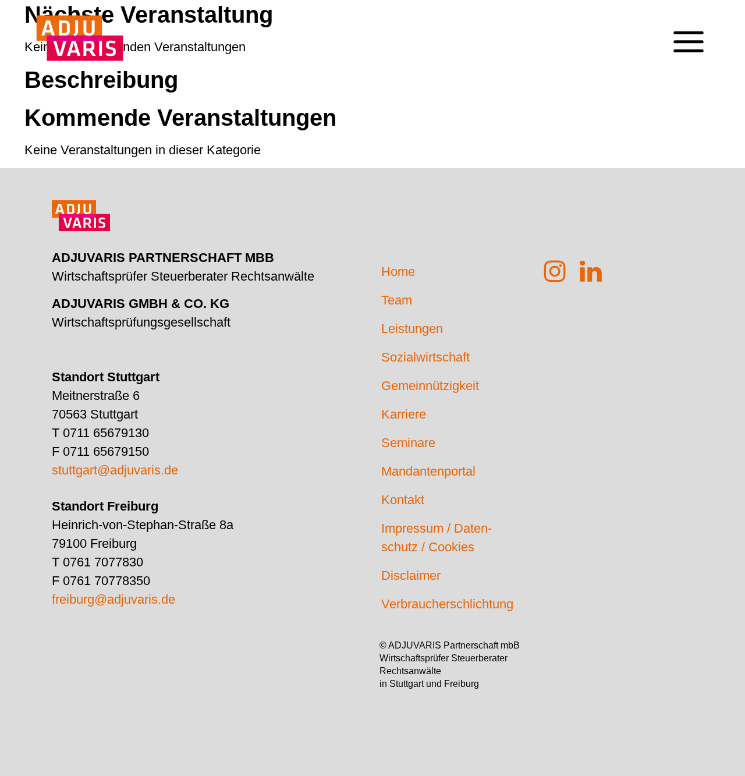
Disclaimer (411, 575)
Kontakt (402, 499)
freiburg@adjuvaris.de (113, 599)
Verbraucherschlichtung (447, 604)
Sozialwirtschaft (425, 357)
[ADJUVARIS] (79, 32)
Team (396, 300)
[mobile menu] (688, 32)
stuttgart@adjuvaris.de (115, 470)
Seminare (408, 442)
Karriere (403, 414)
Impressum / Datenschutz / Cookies (436, 537)
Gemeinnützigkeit (430, 385)
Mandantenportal (428, 471)
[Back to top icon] (689, 752)
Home (398, 271)
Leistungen (412, 328)
